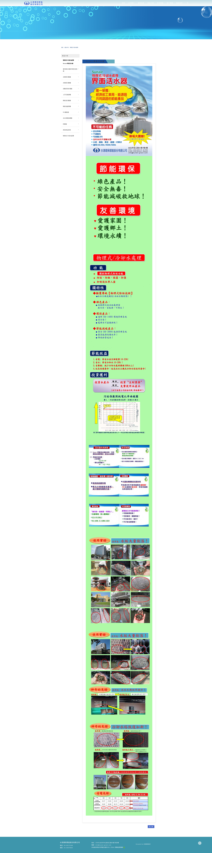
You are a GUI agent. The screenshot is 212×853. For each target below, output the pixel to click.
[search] (188, 3)
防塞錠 (65, 124)
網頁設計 (148, 844)
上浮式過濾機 (67, 94)
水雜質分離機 (67, 83)
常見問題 (160, 3)
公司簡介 (131, 3)
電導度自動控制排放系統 (70, 70)
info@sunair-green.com (103, 845)
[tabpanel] (106, 22)
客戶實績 (170, 3)
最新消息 (141, 3)
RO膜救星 (66, 112)
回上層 (151, 826)
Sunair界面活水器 (68, 63)
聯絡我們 (179, 3)
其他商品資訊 (67, 130)
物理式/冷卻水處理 (74, 47)
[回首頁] (33, 3)
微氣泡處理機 (67, 106)
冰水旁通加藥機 (67, 118)
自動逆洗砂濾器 (67, 88)
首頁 (123, 3)
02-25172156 (68, 845)
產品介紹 (150, 3)
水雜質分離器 (67, 77)
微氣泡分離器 (67, 100)
